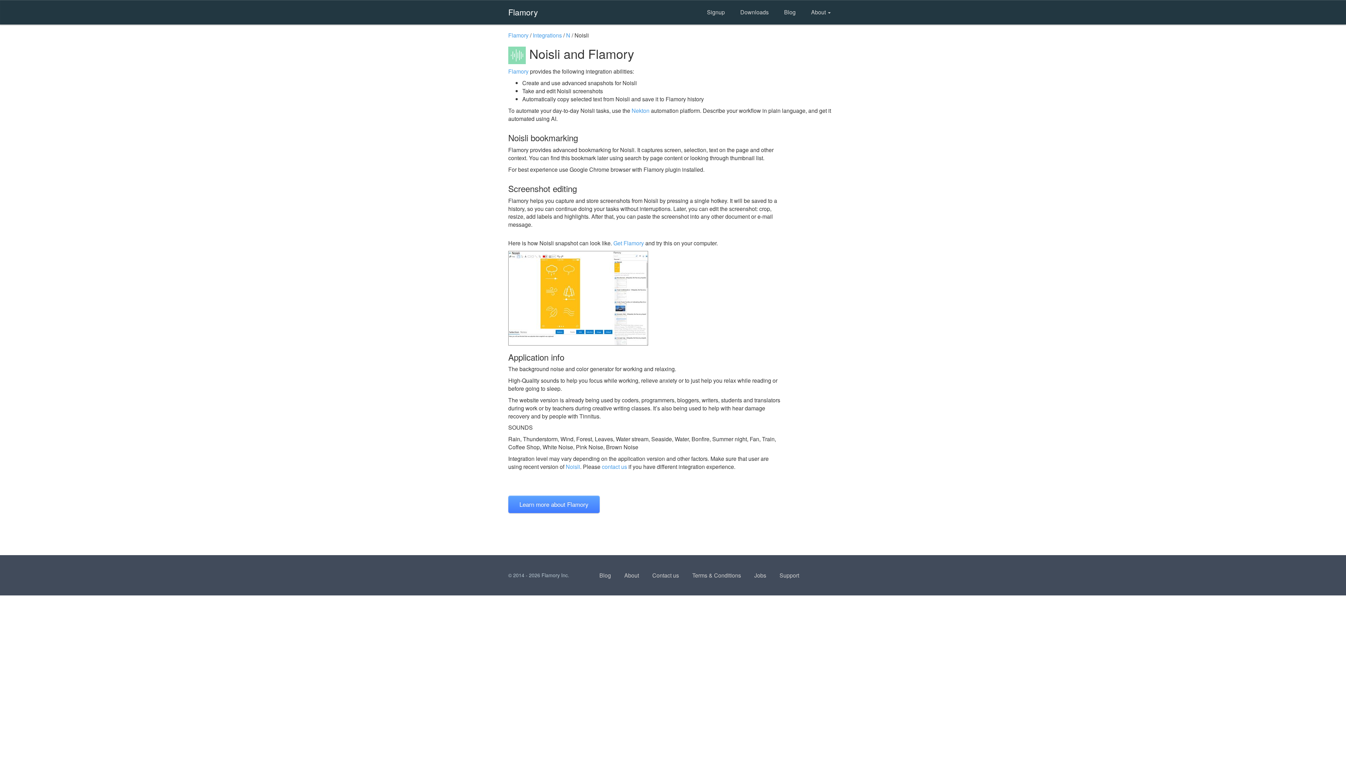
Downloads (754, 12)
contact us (614, 467)
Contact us (665, 575)
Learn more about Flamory (554, 504)
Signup (716, 12)
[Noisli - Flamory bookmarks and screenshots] (644, 298)
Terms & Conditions (716, 575)
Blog (790, 12)
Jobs (760, 575)
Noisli (573, 467)
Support (789, 575)
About (819, 12)
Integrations (547, 35)
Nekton (641, 111)
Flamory (523, 12)
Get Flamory (628, 243)
